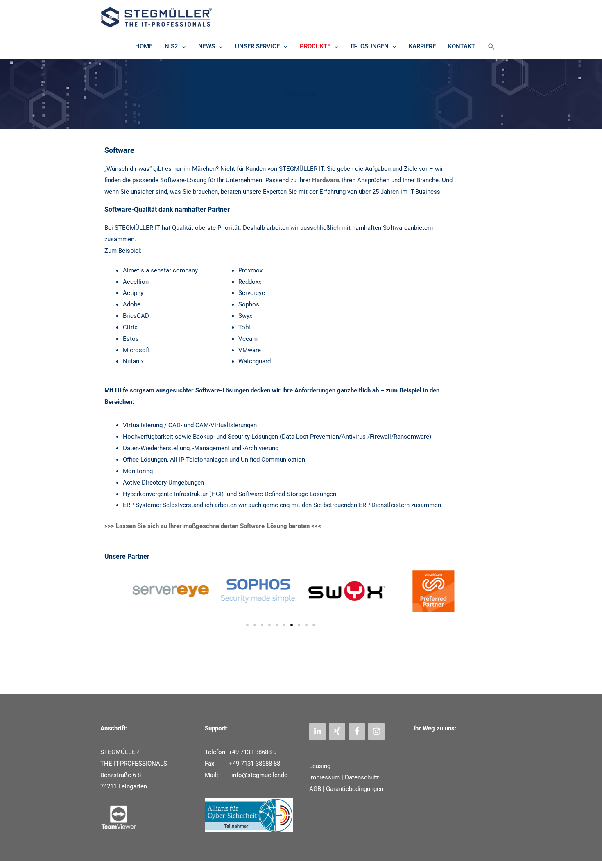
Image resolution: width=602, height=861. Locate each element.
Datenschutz (362, 777)
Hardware (325, 180)
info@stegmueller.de (258, 775)
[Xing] (337, 731)
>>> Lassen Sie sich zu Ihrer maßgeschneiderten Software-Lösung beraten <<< (212, 526)
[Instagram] (376, 731)
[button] (491, 47)
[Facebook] (357, 731)
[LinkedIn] (317, 731)
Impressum (324, 777)
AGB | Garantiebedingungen (346, 789)
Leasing (319, 766)
